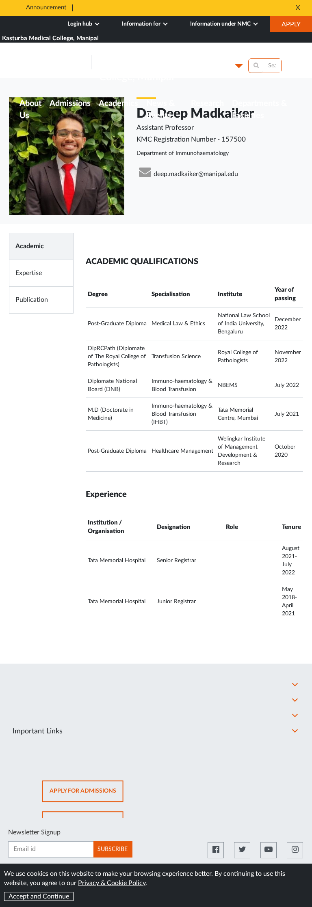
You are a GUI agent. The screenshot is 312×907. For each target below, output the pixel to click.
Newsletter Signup (34, 832)
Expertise (28, 273)
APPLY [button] (297, 26)
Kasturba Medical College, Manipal (50, 38)
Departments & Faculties (259, 109)
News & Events (160, 109)
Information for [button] (142, 24)
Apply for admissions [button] (87, 795)
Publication (31, 300)
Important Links (38, 731)
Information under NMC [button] (221, 24)
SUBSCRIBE (113, 849)
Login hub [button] (80, 24)
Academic (29, 246)
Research (207, 103)
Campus (219, 65)
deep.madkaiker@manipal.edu (196, 174)
